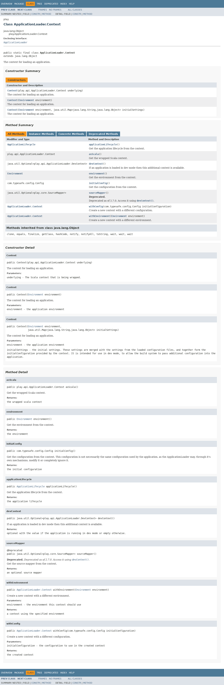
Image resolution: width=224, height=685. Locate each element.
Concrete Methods (71, 134)
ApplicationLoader (15, 42)
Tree (39, 4)
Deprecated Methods (103, 134)
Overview (6, 4)
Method (46, 14)
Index (63, 4)
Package (19, 4)
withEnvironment (99, 216)
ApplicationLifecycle (21, 144)
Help (71, 4)
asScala (94, 154)
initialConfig (98, 183)
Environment (26, 100)
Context (12, 90)
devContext (96, 163)
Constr (35, 14)
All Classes (75, 10)
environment (96, 173)
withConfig (96, 206)
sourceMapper (97, 192)
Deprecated (51, 4)
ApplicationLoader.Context (24, 206)
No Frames (55, 10)
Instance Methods (41, 134)
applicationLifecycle (103, 144)
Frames (42, 10)
